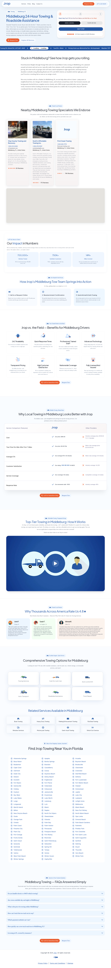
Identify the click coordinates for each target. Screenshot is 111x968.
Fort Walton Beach (81, 783)
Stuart (77, 847)
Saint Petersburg (50, 841)
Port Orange (18, 835)
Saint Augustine (80, 838)
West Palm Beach (20, 856)
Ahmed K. (68, 622)
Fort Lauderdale (81, 780)
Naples (46, 810)
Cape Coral (17, 767)
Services (23, 4)
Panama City (18, 828)
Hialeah (78, 786)
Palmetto (78, 825)
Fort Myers (17, 783)
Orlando (47, 819)
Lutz (46, 804)
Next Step (80, 29)
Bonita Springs (49, 761)
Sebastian (48, 844)
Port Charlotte (80, 831)
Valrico (16, 853)
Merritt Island (18, 807)
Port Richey (48, 835)
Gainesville (17, 786)
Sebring (78, 844)
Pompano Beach (50, 831)
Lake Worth (48, 798)
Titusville (78, 850)
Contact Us (39, 4)
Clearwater (79, 767)
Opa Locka (79, 816)
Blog (33, 4)
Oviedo (16, 822)
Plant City (17, 831)
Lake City (78, 795)
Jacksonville (48, 792)
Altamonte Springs (20, 758)
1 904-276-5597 (37, 146)
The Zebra (91, 438)
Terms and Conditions (57, 963)
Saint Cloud (18, 841)
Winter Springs (19, 859)
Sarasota (17, 844)
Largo (16, 801)
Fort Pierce (48, 783)
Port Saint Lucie (80, 835)
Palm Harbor (48, 825)
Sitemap (70, 963)
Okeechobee (48, 816)
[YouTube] (57, 957)
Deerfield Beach (81, 774)
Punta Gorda (18, 838)
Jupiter (77, 792)
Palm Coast (18, 825)
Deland (16, 777)
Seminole (17, 847)
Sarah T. (42, 622)
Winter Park (79, 856)
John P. (16, 622)
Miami (46, 807)
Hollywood (48, 789)
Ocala (16, 816)
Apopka (47, 758)
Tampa (46, 850)
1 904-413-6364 (13, 146)
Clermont (17, 771)
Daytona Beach (49, 774)
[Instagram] (55, 957)
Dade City (17, 774)
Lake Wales (18, 798)
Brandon (47, 764)
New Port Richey (81, 810)
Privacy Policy (43, 963)
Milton (16, 810)
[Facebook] (54, 957)
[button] (55, 563)
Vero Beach (79, 853)
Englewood (48, 780)
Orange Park (18, 819)
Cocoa (46, 771)
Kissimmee (48, 795)
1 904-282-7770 (62, 144)
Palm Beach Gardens (82, 822)
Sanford (78, 841)
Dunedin (16, 780)
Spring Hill (48, 847)
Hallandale (48, 786)
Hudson (16, 792)
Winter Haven (49, 856)
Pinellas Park (79, 828)
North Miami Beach (82, 813)
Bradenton (17, 764)
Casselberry (48, 767)
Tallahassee (18, 850)
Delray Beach (49, 777)
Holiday (16, 789)
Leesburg (47, 801)
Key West (17, 795)
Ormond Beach (80, 819)
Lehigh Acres (79, 801)
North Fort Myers (50, 813)
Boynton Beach (80, 761)
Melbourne (79, 804)
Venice (46, 853)
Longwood (17, 804)
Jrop (55, 953)
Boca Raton (18, 761)
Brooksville (79, 764)
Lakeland (78, 798)
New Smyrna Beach (20, 813)
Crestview (78, 771)
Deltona (78, 777)
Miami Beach (79, 807)
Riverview (47, 838)
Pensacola (48, 828)
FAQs (29, 4)
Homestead (79, 789)
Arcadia (78, 758)
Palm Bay (47, 822)
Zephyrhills (48, 859)
